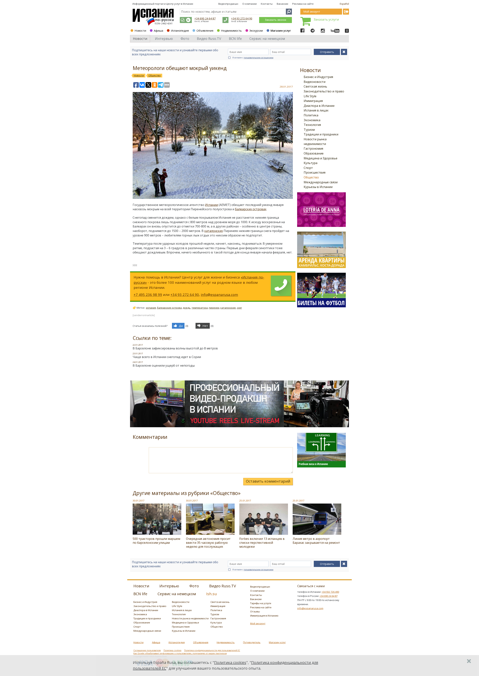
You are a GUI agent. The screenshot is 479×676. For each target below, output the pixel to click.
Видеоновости (314, 82)
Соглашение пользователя (147, 650)
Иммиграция (313, 101)
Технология (312, 125)
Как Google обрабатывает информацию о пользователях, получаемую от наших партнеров (180, 653)
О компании (249, 3)
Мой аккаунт (258, 623)
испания (151, 307)
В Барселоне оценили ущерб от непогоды (164, 365)
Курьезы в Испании (318, 187)
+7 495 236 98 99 (148, 294)
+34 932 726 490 (330, 592)
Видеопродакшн (228, 3)
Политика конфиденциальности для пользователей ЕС (212, 650)
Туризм (309, 130)
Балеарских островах (250, 209)
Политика (311, 115)
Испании (211, 205)
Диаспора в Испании (319, 106)
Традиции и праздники (321, 134)
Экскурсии (256, 30)
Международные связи (321, 182)
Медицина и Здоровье (320, 158)
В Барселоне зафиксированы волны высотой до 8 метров (175, 348)
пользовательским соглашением (258, 57)
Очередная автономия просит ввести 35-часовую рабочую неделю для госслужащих (208, 543)
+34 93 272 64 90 (241, 18)
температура (200, 307)
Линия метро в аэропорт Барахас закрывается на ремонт (316, 541)
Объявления (204, 30)
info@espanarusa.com (219, 294)
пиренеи (214, 307)
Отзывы (255, 611)
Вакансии (282, 3)
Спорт (308, 168)
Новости (140, 30)
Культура (310, 163)
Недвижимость (231, 30)
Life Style (310, 96)
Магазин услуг (281, 30)
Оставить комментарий (268, 481)
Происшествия (314, 172)
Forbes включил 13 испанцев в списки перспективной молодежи (262, 543)
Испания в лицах (316, 110)
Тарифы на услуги (260, 603)
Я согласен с (252, 57)
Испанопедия (180, 30)
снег (239, 307)
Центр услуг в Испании (179, 3)
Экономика (312, 120)
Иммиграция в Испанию (264, 615)
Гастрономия (313, 148)
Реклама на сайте (303, 3)
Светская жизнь (315, 86)
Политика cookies (172, 650)
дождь (186, 307)
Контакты (267, 3)
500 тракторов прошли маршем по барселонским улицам (156, 541)
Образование (314, 153)
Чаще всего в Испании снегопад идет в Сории (167, 357)
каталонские (228, 307)
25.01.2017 (245, 500)
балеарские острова (169, 307)
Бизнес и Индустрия (318, 77)
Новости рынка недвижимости (190, 618)
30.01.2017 (138, 500)
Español (344, 3)
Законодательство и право (324, 91)
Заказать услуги (326, 19)
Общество (311, 177)
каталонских (213, 231)
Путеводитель (251, 642)
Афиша (158, 30)
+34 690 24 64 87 (205, 18)
